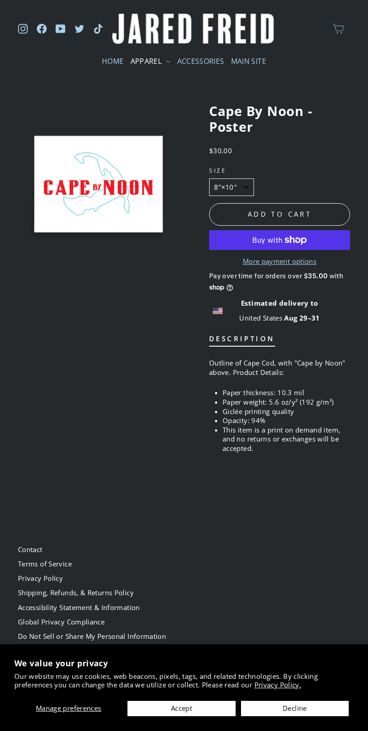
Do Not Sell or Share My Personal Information (92, 636)
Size (217, 170)
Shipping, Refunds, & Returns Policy (76, 592)
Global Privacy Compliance (61, 621)
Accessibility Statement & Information (79, 607)
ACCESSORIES (200, 61)
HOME (112, 61)
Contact (30, 549)
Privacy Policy (40, 578)
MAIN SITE (248, 61)
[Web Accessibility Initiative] (3, 720)
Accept (181, 708)
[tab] (242, 340)
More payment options (279, 261)
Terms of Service (45, 563)
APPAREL (147, 61)
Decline (295, 708)
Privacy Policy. (278, 684)
